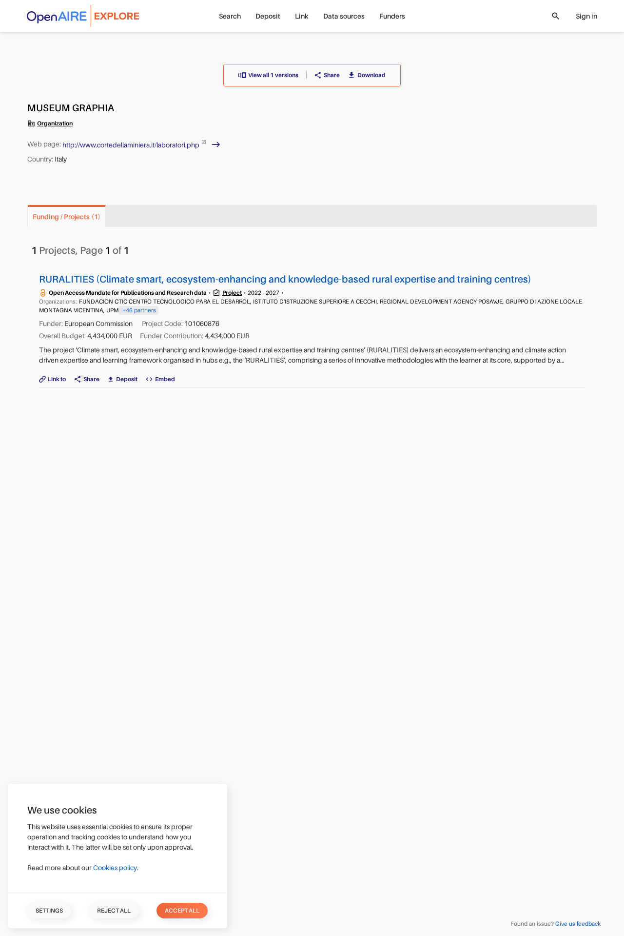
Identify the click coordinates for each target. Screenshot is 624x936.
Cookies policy (115, 868)
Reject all (114, 910)
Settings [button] (49, 910)
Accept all (182, 910)
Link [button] (302, 16)
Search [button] (230, 16)
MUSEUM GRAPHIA (70, 108)
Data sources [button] (344, 16)
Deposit (267, 16)
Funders (392, 16)
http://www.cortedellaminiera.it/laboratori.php (131, 144)
